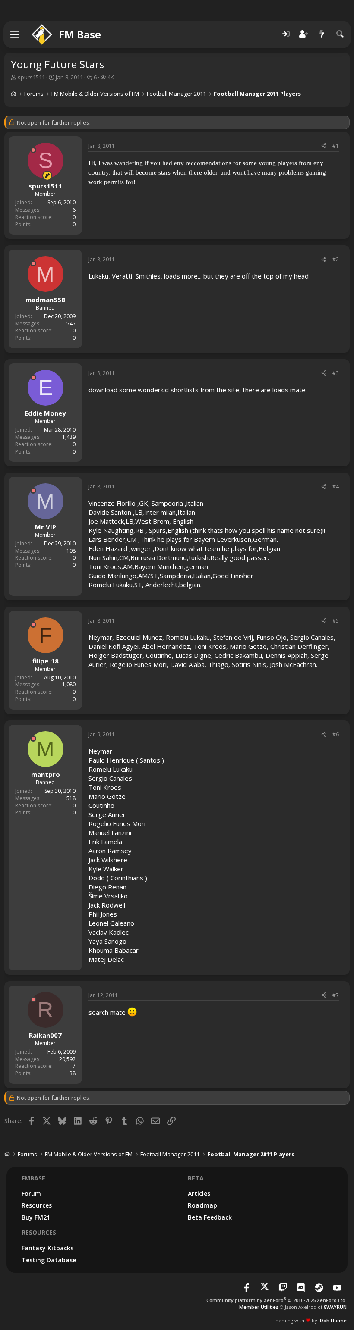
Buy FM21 (36, 1217)
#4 (335, 486)
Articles (199, 1193)
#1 (335, 146)
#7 (335, 995)
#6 (335, 734)
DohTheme (333, 1320)
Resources (37, 1205)
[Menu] (15, 34)
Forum (31, 1193)
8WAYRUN (335, 1307)
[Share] (323, 146)
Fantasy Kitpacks (47, 1248)
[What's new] (322, 34)
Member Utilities (258, 1307)
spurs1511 (31, 77)
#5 (335, 620)
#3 (335, 373)
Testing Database (49, 1260)
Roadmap (202, 1205)
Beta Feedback (210, 1217)
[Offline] (33, 150)
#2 (335, 259)
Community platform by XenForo (276, 1300)
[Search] (340, 34)
